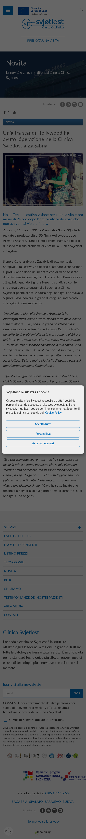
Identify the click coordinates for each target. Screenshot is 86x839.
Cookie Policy (53, 412)
